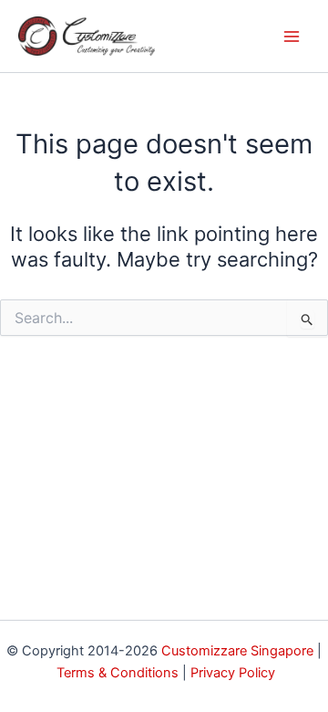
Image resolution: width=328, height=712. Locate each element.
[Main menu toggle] (291, 35)
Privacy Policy (232, 673)
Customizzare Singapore (237, 651)
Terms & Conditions (117, 673)
